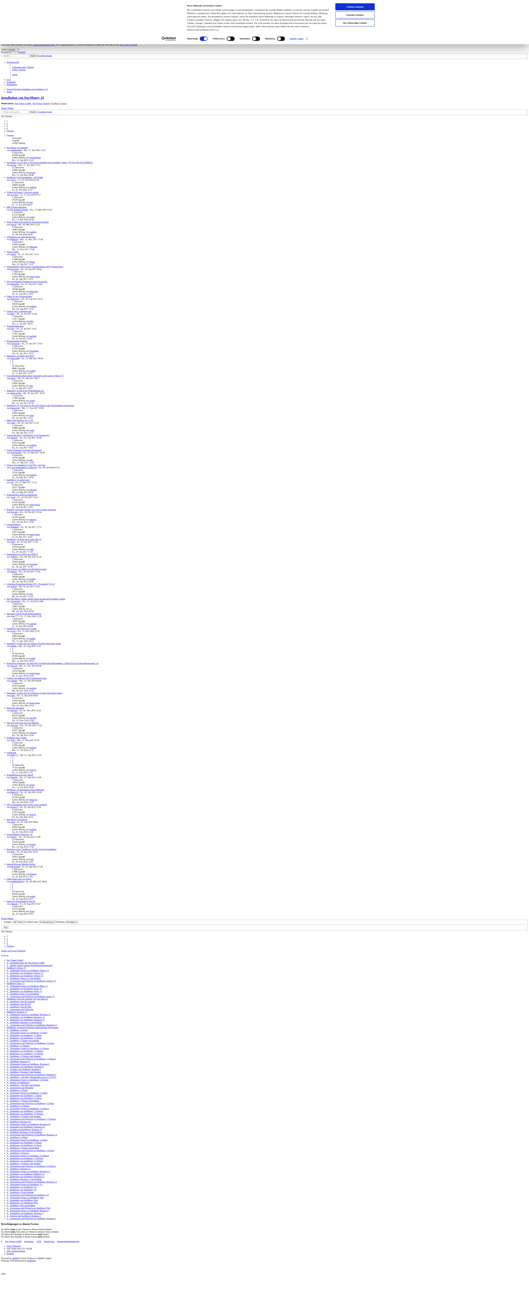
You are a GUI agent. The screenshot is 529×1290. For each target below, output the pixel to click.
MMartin (14, 239)
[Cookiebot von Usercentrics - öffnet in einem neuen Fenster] (169, 39)
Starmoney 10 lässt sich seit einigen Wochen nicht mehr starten (34, 643)
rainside (13, 681)
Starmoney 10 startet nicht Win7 (20, 356)
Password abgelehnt (15, 708)
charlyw (33, 770)
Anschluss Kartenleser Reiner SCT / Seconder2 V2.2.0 (31, 584)
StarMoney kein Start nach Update (22, 629)
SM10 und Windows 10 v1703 (20, 420)
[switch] (231, 38)
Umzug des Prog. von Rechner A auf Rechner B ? (28, 435)
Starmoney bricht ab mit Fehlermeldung (24, 614)
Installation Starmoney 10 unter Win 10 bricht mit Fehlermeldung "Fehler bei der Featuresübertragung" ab (52, 663)
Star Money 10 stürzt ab (17, 819)
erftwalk (33, 490)
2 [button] (7, 123)
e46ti (12, 542)
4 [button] (7, 128)
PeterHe (13, 777)
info (31, 202)
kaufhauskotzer (17, 881)
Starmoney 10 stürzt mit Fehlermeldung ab (25, 391)
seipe (31, 415)
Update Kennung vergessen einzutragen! (24, 450)
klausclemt (15, 408)
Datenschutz (49, 1241)
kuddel (32, 371)
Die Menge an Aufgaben (17, 148)
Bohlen (13, 571)
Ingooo (13, 837)
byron (13, 631)
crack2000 (15, 358)
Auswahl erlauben (355, 15)
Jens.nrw (14, 725)
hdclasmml (15, 867)
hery (31, 594)
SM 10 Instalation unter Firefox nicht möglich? (27, 805)
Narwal (13, 666)
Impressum (29, 1241)
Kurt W (32, 814)
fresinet (13, 586)
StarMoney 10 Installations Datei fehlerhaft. (25, 790)
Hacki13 (14, 807)
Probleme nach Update (16, 738)
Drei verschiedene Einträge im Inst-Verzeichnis (27, 281)
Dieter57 (14, 438)
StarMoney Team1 (59, 103)
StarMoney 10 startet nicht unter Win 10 (24, 539)
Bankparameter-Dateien (17, 341)
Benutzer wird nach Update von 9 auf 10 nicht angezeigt (31, 510)
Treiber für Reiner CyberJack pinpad (22, 192)
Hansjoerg (14, 299)
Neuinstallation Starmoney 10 (19, 834)
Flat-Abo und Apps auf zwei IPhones (23, 723)
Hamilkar (14, 527)
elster (12, 695)
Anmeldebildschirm (15, 326)
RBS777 (14, 755)
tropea (13, 254)
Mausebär (14, 284)
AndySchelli (15, 452)
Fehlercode (11, 752)
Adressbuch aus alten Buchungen (21, 237)
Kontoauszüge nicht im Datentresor (22, 495)
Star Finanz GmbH (23, 103)
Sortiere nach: (32, 922)
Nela (12, 852)
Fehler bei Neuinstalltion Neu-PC (21, 901)
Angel (32, 217)
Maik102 (14, 792)
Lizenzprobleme (14, 524)
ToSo (12, 740)
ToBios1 (14, 557)
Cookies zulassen (355, 7)
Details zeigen (297, 39)
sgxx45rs (14, 195)
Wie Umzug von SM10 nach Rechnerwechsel (26, 569)
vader (12, 423)
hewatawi (14, 269)
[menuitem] (23, 67)
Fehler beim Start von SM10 (19, 879)
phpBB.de (31, 1261)
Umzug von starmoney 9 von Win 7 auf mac (26, 465)
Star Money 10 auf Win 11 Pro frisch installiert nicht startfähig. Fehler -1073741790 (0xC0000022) (50, 162)
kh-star (13, 165)
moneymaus (34, 276)
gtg (11, 482)
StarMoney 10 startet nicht (18, 480)
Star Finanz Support (128, 45)
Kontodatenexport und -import (20, 775)
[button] (10, 131)
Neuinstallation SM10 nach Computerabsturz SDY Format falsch (35, 267)
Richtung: (61, 922)
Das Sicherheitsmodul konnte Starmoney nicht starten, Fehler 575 (35, 376)
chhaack (14, 904)
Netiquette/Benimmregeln (44, 45)
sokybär (13, 710)
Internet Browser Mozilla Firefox (21, 864)
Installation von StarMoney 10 (22, 97)
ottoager (33, 519)
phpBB (15, 1258)
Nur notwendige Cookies (355, 23)
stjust (12, 822)
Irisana (13, 224)
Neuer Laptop (13, 252)
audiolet (32, 187)
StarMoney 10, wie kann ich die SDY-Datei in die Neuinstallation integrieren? (40, 405)
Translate (21, 52)
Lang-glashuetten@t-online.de (23, 467)
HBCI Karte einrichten (16, 207)
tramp (12, 378)
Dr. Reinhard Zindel (19, 210)
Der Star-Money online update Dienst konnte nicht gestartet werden (36, 599)
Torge (13, 497)
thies (12, 314)
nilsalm (13, 646)
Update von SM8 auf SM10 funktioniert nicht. (27, 678)
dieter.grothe (15, 393)
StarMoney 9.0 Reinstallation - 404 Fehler (25, 177)
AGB (38, 1241)
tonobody (33, 564)
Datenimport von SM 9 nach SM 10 (22, 554)
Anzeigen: (8, 922)
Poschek (14, 512)
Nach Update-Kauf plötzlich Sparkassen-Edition (28, 222)
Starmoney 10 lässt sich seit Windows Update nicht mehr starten (34, 693)
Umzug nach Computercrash (19, 311)
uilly (12, 329)
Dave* (13, 180)
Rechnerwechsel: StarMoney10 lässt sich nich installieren (31, 849)
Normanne (15, 343)
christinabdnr (16, 150)
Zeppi (32, 911)
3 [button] (7, 126)
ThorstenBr (15, 601)
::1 (30, 609)
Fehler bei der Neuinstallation (19, 296)
